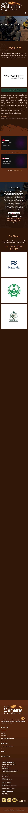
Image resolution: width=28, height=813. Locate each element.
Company (4, 736)
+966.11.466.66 (7, 782)
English (3, 751)
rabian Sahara (11, 810)
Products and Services (7, 738)
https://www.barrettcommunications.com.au (14, 118)
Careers (3, 741)
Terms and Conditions (7, 746)
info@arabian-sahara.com (11, 785)
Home (3, 25)
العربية (2, 748)
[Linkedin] (23, 718)
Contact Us (4, 743)
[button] (2, 13)
